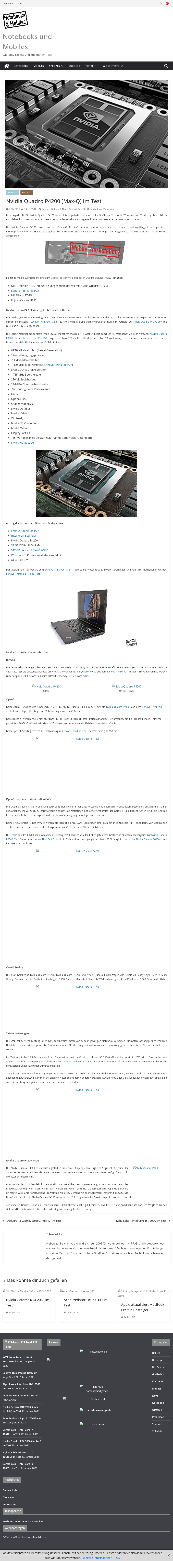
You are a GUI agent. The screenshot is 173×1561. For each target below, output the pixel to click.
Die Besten (158, 1367)
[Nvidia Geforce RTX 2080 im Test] (27, 1291)
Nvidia (65, 209)
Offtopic (157, 1409)
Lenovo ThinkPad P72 (25, 291)
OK (118, 1558)
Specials (54, 66)
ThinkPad (87, 209)
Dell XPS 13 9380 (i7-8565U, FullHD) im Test (34, 1221)
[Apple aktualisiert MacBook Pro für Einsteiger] (144, 1291)
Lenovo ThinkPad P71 (119, 671)
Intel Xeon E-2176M (23, 535)
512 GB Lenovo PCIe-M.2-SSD (29, 550)
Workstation (108, 209)
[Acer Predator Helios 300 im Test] (77, 1291)
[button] (62, 66)
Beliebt (156, 1353)
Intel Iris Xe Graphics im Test (19, 1395)
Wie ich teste (111, 66)
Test (80, 209)
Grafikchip (12, 192)
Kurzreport (158, 1381)
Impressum (9, 1504)
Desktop (157, 1360)
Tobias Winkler (31, 209)
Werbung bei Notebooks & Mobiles (23, 1521)
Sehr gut (73, 209)
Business (46, 209)
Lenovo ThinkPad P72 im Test (23, 573)
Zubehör (74, 66)
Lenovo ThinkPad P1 (44, 839)
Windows (97, 209)
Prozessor (158, 1417)
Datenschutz (10, 1490)
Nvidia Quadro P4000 (145, 321)
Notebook (27, 192)
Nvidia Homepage (22, 442)
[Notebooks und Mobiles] (7, 66)
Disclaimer (9, 1497)
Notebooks (21, 66)
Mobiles (38, 66)
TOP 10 (89, 66)
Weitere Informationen (97, 1558)
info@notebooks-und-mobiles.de (28, 1537)
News (155, 1395)
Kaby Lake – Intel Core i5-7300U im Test (141, 1221)
